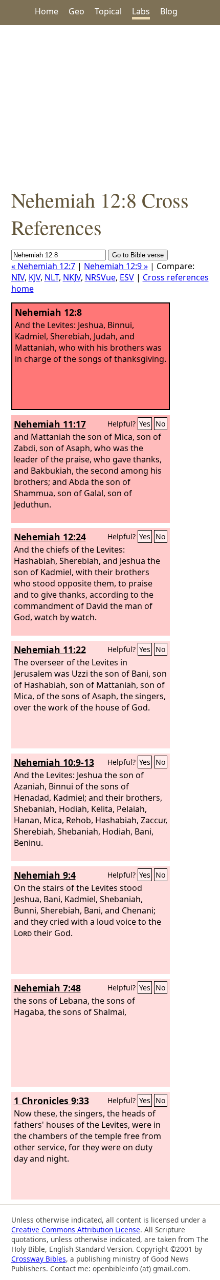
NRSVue (100, 277)
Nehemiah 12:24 (50, 537)
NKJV (72, 277)
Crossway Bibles (38, 1259)
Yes (144, 424)
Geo (76, 11)
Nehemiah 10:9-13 (54, 762)
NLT (52, 277)
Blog (169, 11)
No (161, 424)
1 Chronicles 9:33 (51, 1100)
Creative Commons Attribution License (75, 1229)
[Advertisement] (110, 106)
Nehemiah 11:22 (50, 649)
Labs (141, 11)
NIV (18, 277)
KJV (34, 277)
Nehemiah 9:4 (45, 875)
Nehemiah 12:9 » (116, 266)
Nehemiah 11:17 (50, 424)
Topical (108, 11)
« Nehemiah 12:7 (43, 266)
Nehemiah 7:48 (47, 988)
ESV (127, 277)
